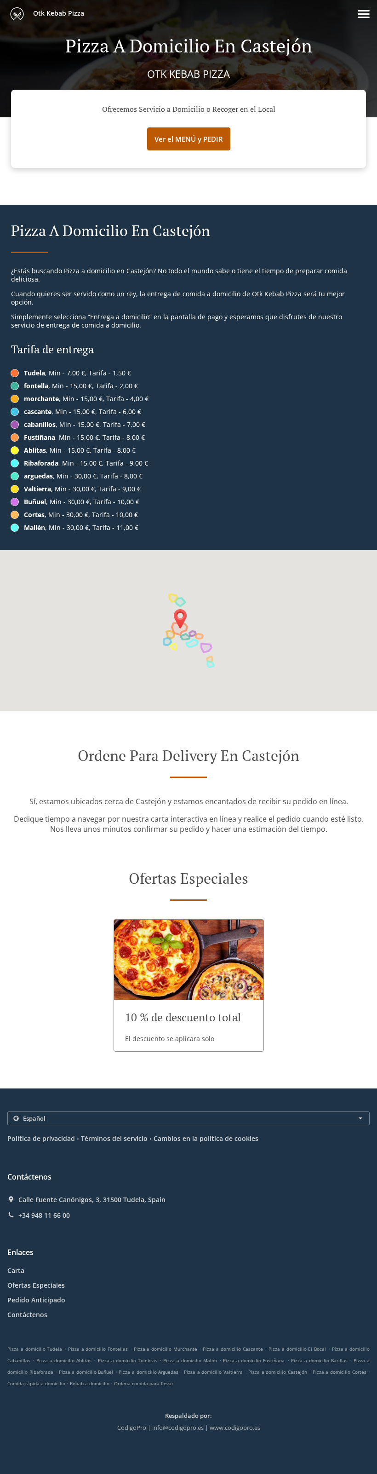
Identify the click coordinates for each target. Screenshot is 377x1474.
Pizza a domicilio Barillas (319, 1360)
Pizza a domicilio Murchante (165, 1349)
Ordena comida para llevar (143, 1383)
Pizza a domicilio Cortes (339, 1372)
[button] (364, 14)
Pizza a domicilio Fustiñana (254, 1360)
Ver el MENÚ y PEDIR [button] (188, 139)
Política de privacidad (41, 1138)
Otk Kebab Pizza (57, 13)
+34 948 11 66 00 (44, 1215)
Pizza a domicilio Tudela (34, 1349)
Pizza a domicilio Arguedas (148, 1372)
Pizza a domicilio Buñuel (86, 1372)
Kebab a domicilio (90, 1383)
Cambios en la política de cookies (206, 1138)
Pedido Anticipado (36, 1300)
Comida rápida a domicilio (37, 1383)
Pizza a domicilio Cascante (233, 1349)
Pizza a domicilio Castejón (277, 1372)
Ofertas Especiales (36, 1285)
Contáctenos (27, 1314)
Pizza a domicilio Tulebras (127, 1360)
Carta (15, 1270)
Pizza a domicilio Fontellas (98, 1349)
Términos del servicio (114, 1138)
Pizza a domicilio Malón (190, 1360)
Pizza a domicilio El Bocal (297, 1349)
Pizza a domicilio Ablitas (63, 1360)
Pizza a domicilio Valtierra (213, 1372)
